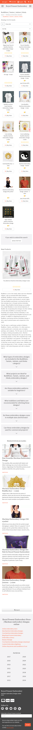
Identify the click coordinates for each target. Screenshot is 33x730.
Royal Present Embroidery (16, 6)
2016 (24, 676)
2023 (8, 664)
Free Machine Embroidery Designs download (16, 642)
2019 (8, 672)
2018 (24, 672)
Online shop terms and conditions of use (14, 646)
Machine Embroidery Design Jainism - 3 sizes (24, 191)
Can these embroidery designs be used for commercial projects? (16, 429)
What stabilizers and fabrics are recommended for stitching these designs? (16, 402)
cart (30, 2)
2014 (24, 680)
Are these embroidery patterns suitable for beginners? (16, 389)
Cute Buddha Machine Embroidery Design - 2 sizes (24, 106)
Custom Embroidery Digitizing (11, 644)
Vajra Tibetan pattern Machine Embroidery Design (8, 221)
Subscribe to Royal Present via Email (11, 713)
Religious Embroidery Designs (14, 14)
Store (2, 14)
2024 (24, 661)
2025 (8, 661)
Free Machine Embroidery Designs (12, 633)
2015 (8, 680)
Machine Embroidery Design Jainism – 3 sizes (13, 581)
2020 (24, 668)
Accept (28, 725)
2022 (24, 664)
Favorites (13, 1)
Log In (5, 2)
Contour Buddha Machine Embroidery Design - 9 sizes (24, 76)
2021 (8, 668)
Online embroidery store (9, 629)
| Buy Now (8, 56)
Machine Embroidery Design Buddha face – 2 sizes (13, 489)
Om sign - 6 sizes (8, 74)
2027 (8, 657)
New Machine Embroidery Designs (12, 631)
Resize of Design (7, 640)
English (21, 2)
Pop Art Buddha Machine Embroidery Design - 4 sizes (24, 47)
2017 (8, 676)
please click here (16, 241)
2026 (24, 657)
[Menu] (2, 6)
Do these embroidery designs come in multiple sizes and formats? (16, 416)
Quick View (8, 39)
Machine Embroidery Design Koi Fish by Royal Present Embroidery (16, 550)
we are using (10, 727)
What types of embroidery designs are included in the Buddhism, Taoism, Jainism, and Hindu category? (16, 360)
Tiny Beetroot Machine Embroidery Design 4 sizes (16, 281)
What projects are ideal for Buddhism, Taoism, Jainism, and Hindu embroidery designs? (16, 375)
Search (18, 610)
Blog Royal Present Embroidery (11, 635)
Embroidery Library (8, 637)
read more (5, 472)
